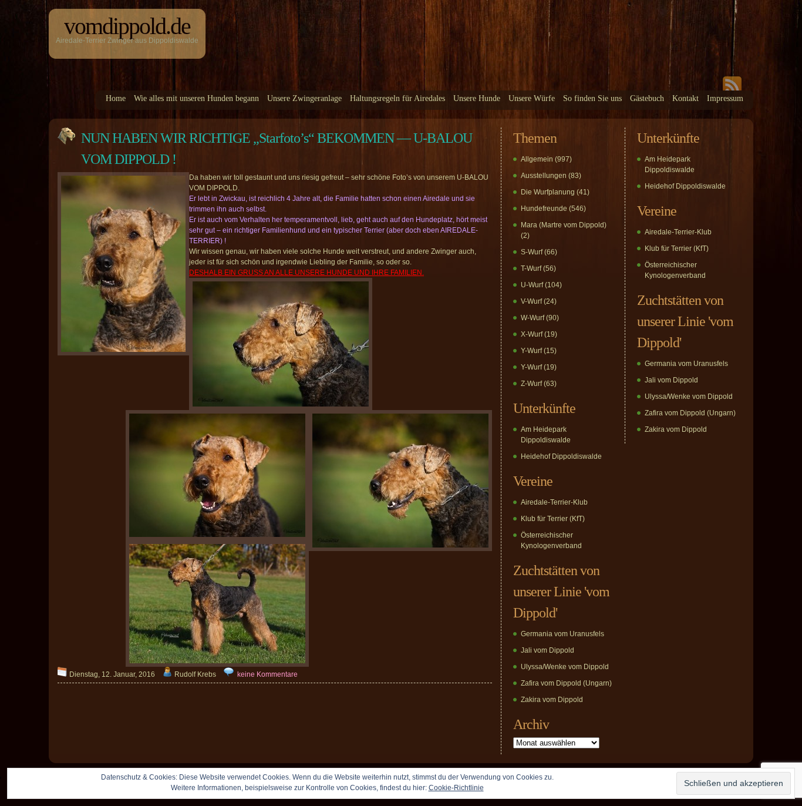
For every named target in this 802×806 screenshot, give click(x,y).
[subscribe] (732, 88)
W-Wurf (532, 318)
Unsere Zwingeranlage (304, 98)
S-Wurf (531, 252)
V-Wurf (531, 301)
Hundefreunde (544, 208)
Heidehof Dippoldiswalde (561, 456)
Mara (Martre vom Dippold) (563, 225)
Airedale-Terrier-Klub (554, 502)
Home (116, 98)
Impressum (725, 98)
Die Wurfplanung (548, 192)
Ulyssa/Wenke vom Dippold (565, 667)
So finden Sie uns (592, 98)
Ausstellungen (544, 176)
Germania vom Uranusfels (562, 634)
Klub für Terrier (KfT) (553, 519)
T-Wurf (531, 268)
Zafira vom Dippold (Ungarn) (566, 683)
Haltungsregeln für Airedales (397, 98)
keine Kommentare (267, 674)
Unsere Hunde (476, 98)
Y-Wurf (531, 351)
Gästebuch (647, 98)
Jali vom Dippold (547, 650)
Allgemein (537, 159)
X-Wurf (531, 334)
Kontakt (685, 98)
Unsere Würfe (531, 98)
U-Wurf (532, 285)
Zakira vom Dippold (552, 700)
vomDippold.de (127, 26)
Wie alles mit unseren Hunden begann (196, 98)
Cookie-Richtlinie (456, 788)
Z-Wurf (531, 384)
